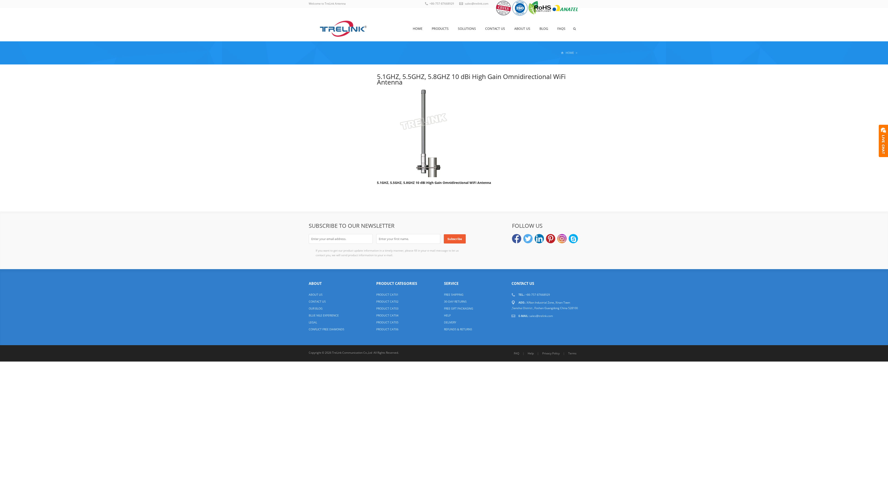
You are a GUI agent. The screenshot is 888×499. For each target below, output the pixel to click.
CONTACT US (317, 302)
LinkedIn (539, 238)
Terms (572, 353)
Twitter (528, 238)
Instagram (562, 238)
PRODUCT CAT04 (387, 315)
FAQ (516, 353)
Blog (544, 28)
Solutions (467, 28)
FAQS (561, 28)
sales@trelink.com (476, 4)
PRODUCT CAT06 (387, 329)
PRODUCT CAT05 (387, 322)
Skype (573, 238)
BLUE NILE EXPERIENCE (324, 315)
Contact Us (495, 28)
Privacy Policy (551, 353)
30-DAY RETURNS (455, 302)
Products (440, 28)
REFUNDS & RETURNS (458, 329)
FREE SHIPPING (453, 295)
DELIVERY (450, 322)
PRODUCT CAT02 (387, 302)
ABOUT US (316, 295)
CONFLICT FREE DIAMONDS (326, 329)
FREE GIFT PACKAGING (458, 308)
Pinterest (550, 238)
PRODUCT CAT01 (387, 295)
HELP (447, 315)
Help (531, 353)
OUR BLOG (316, 308)
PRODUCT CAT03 (387, 308)
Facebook (516, 238)
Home (417, 28)
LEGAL (313, 322)
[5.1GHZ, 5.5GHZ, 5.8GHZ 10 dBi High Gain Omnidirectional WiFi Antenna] (423, 132)
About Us (522, 28)
